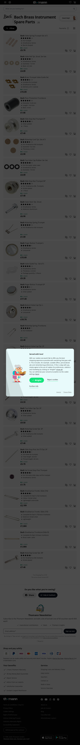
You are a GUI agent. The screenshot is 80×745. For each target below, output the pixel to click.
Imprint (58, 392)
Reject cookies (52, 379)
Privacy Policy (67, 392)
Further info (33, 386)
